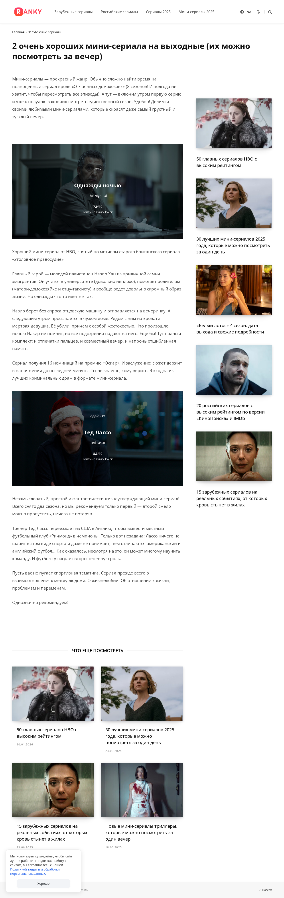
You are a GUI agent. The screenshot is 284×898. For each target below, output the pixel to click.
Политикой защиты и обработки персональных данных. (35, 871)
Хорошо (43, 883)
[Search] (268, 12)
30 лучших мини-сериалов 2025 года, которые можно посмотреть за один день (139, 736)
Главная (18, 32)
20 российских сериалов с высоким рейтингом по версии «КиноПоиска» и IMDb (230, 411)
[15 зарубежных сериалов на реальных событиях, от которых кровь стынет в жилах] (53, 790)
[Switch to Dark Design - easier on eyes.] (258, 12)
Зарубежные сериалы (44, 32)
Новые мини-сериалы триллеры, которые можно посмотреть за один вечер (141, 832)
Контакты (82, 890)
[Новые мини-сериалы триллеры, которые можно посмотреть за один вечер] (142, 790)
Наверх (266, 890)
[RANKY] (28, 12)
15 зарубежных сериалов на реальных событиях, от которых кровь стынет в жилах (52, 832)
